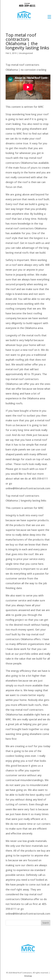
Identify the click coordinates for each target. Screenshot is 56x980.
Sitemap (28, 976)
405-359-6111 (27, 5)
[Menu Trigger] (49, 17)
